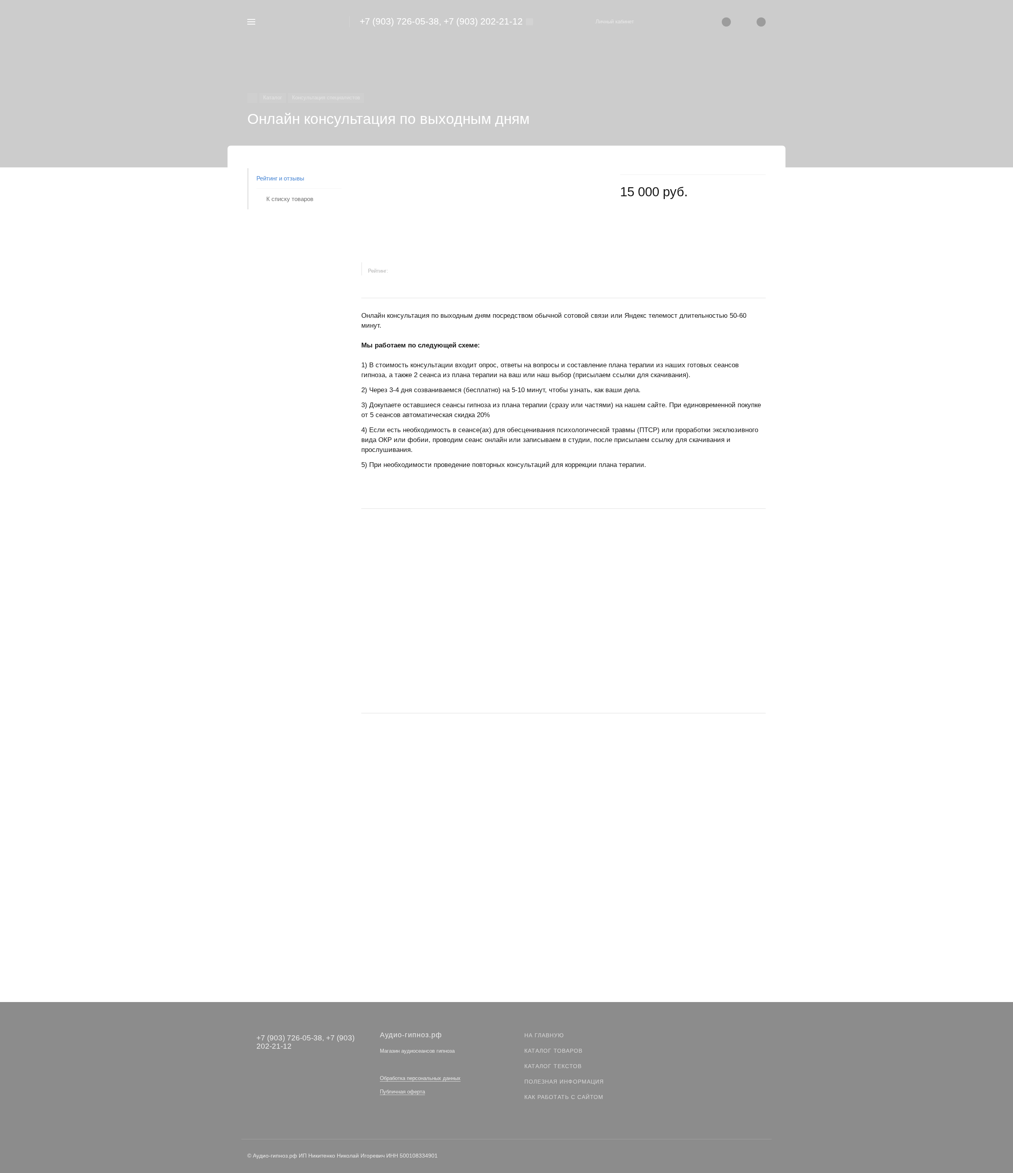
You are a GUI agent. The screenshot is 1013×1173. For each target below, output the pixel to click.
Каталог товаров (553, 1051)
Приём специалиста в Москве (402, 639)
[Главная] (252, 98)
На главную (544, 1035)
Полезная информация (564, 1081)
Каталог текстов (553, 1066)
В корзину (563, 690)
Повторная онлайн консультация (406, 844)
